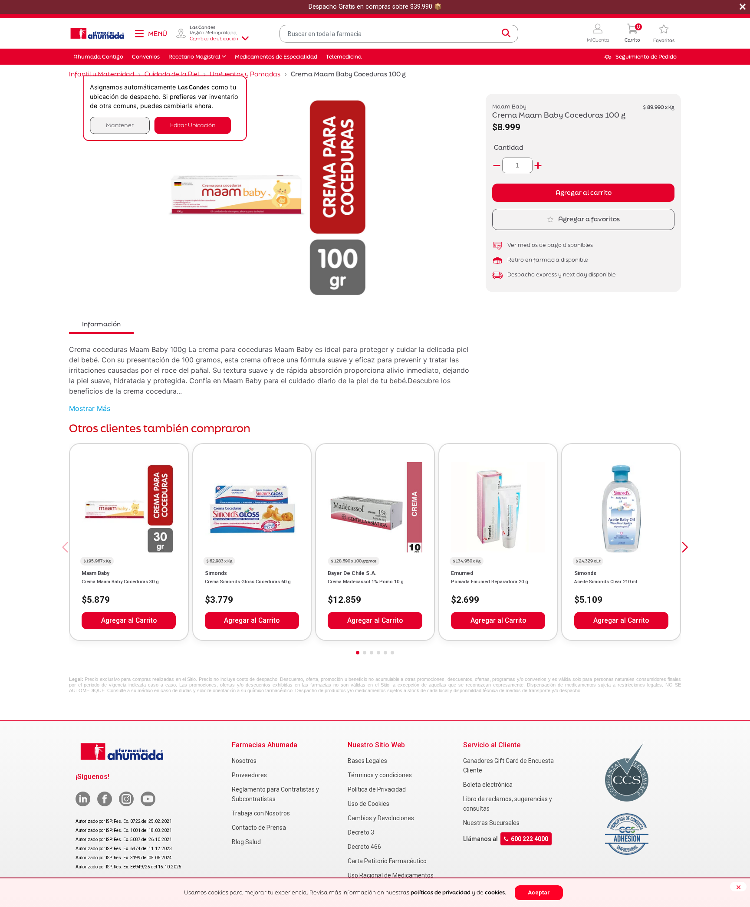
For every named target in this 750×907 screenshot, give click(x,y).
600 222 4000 (529, 838)
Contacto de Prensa (259, 827)
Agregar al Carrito (129, 620)
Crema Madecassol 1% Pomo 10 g (366, 582)
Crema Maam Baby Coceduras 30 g (120, 582)
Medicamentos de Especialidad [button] (276, 56)
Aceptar (539, 892)
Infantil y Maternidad (101, 74)
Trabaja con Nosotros (261, 813)
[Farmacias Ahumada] (97, 33)
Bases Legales (367, 760)
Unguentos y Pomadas (245, 74)
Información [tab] (101, 324)
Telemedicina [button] (344, 56)
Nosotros (244, 760)
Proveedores (249, 775)
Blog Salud (246, 841)
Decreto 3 (361, 832)
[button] (598, 33)
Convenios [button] (146, 56)
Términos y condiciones (380, 775)
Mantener (120, 125)
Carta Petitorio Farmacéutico (387, 861)
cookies (495, 892)
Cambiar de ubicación (214, 39)
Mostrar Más (89, 408)
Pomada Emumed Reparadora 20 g (489, 582)
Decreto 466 (364, 846)
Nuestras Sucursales (491, 822)
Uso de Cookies (368, 803)
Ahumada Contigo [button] (98, 56)
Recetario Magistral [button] (194, 56)
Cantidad (508, 147)
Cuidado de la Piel (172, 74)
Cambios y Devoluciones (381, 818)
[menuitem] (640, 57)
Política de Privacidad (377, 789)
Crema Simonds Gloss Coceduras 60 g (248, 582)
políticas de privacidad (440, 892)
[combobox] (399, 34)
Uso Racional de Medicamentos (391, 875)
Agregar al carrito (584, 192)
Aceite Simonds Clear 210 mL (606, 582)
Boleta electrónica (488, 784)
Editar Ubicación (192, 125)
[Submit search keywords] (506, 33)
